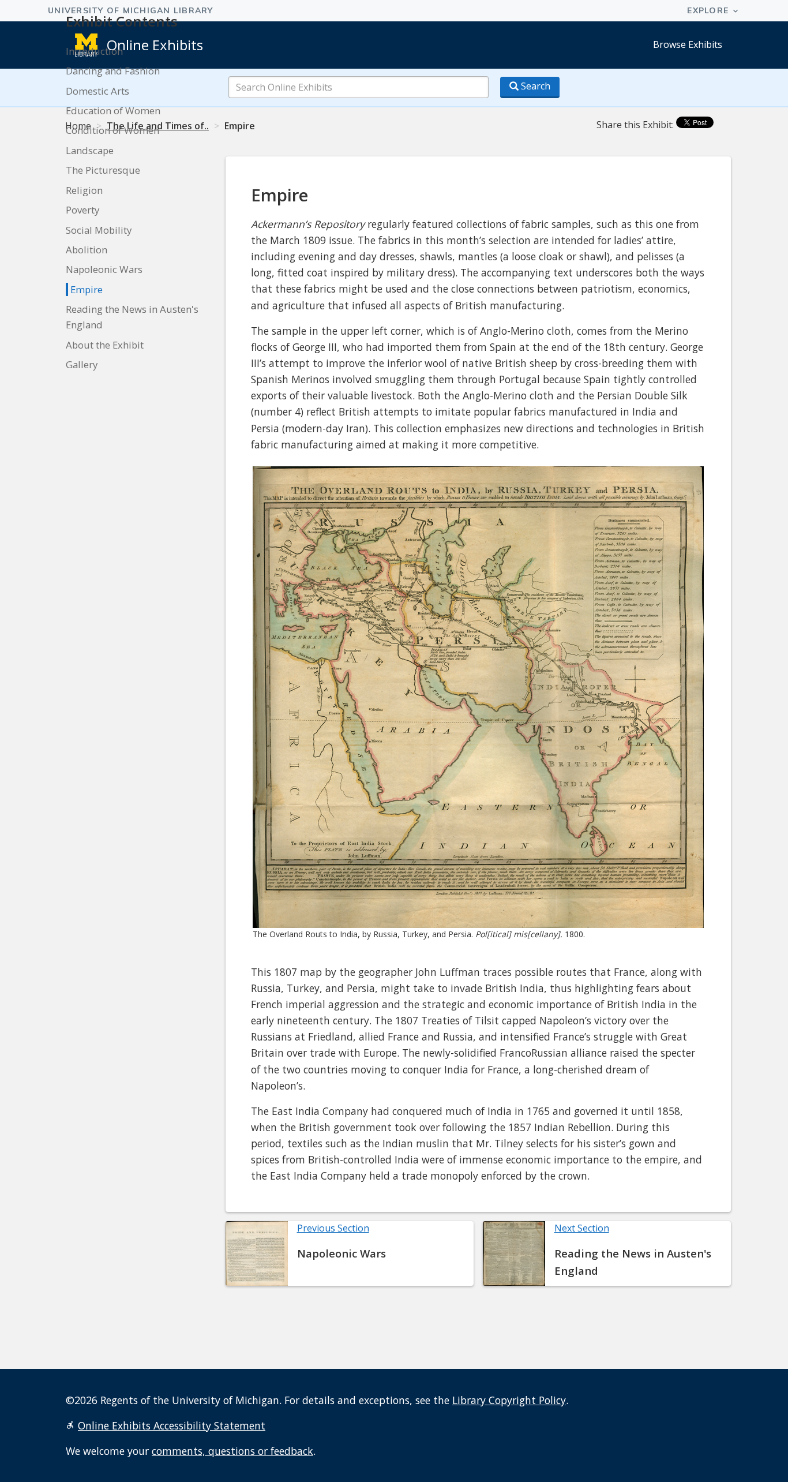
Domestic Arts (97, 91)
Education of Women (113, 110)
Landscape (90, 150)
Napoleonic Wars (104, 269)
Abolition (86, 249)
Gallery (81, 364)
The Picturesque (103, 170)
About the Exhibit (105, 344)
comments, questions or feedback (232, 1451)
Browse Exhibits (687, 44)
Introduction (94, 51)
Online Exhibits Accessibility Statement (171, 1425)
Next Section (581, 1228)
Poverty (82, 209)
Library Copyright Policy (509, 1400)
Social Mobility (99, 230)
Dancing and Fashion (113, 70)
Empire (86, 289)
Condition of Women (112, 130)
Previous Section (333, 1228)
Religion (84, 190)
